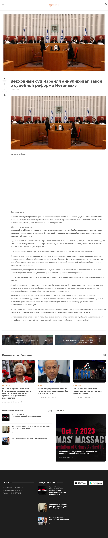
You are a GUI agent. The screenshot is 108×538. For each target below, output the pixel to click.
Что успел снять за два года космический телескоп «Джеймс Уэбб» (77, 341)
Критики (69, 259)
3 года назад (15, 89)
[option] (18, 381)
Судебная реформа (18, 241)
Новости (14, 77)
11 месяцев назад (64, 457)
